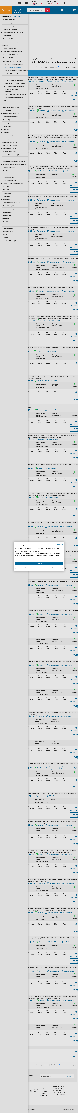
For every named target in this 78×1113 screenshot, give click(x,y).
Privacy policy (58, 544)
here (30, 557)
